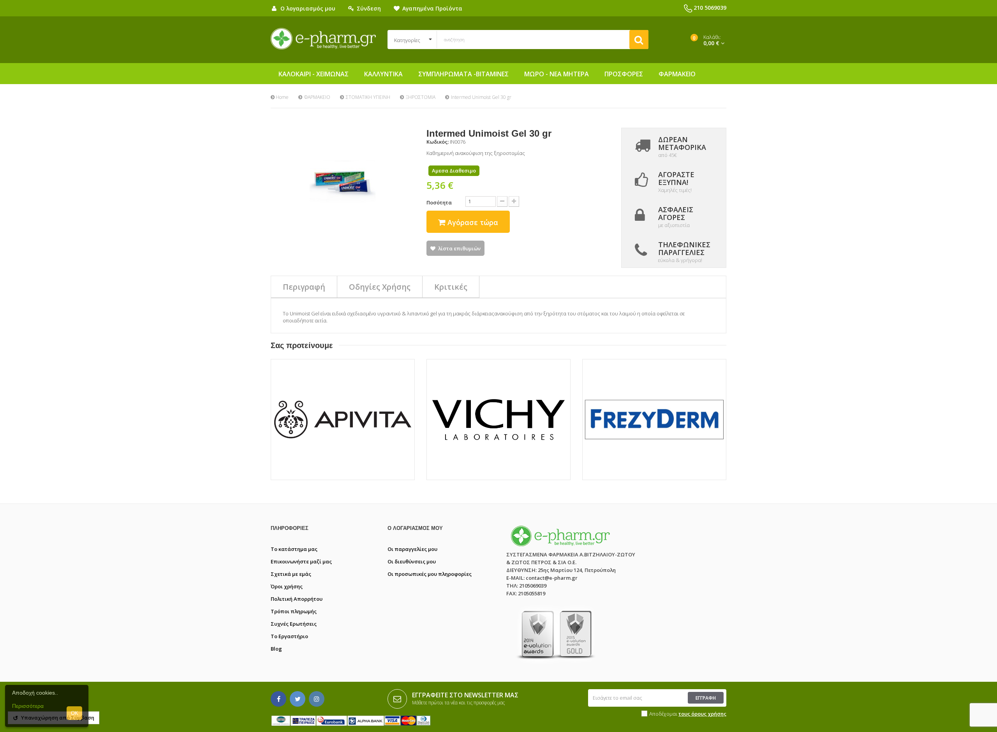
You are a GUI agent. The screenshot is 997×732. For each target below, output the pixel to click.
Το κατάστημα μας (294, 549)
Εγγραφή (706, 698)
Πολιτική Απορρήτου (296, 598)
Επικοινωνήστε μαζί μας (301, 561)
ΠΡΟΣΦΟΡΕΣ (623, 74)
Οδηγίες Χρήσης (379, 287)
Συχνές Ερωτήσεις (294, 623)
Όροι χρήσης (287, 586)
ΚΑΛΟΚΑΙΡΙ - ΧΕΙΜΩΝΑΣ (313, 74)
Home (282, 97)
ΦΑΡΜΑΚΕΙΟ (677, 74)
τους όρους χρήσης (702, 713)
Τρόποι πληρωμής (294, 611)
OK (74, 713)
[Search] (638, 39)
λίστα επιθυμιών (459, 248)
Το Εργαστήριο (289, 636)
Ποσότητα (439, 202)
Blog (276, 648)
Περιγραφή (304, 287)
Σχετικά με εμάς (291, 573)
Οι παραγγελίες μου (412, 549)
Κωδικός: (437, 141)
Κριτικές (450, 287)
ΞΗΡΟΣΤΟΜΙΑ (420, 97)
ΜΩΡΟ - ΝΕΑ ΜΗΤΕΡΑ (556, 74)
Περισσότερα (28, 706)
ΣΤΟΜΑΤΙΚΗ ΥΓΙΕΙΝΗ (368, 97)
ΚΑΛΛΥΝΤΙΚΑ (383, 74)
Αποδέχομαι (687, 713)
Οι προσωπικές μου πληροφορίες (430, 573)
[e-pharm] (323, 39)
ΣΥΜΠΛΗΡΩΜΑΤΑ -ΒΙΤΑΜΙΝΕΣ (463, 74)
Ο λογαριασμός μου (415, 528)
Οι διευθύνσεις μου (412, 561)
